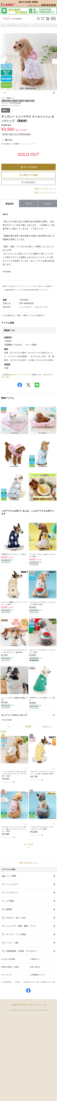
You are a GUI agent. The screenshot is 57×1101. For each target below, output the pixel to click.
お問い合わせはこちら (28, 863)
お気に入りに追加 (30, 175)
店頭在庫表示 (29, 182)
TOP (3, 25)
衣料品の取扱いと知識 (9, 967)
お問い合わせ (35, 967)
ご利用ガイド (35, 959)
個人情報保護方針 (6, 982)
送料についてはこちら (43, 189)
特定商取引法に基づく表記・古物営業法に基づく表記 (39, 982)
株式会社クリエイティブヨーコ (20, 375)
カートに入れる (30, 167)
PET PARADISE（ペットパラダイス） (18, 25)
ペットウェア (37, 25)
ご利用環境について (37, 975)
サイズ (29, 203)
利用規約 (17, 982)
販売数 (28, 726)
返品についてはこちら (43, 192)
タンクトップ (48, 25)
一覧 (53, 715)
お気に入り (47, 726)
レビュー (48, 203)
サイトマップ (6, 975)
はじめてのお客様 (8, 959)
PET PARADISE (15, 103)
